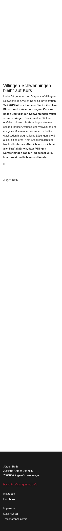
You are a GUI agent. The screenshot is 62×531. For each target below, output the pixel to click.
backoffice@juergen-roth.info (20, 484)
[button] (57, 6)
